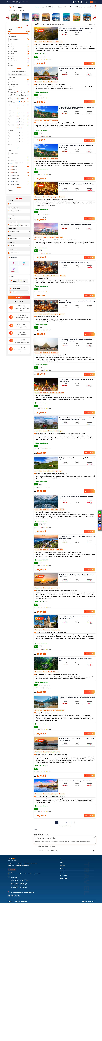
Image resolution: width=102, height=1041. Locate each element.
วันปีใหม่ (25, 98)
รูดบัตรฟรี (19, 82)
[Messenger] (100, 525)
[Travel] (15, 6)
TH (91, 2)
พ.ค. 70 (25, 125)
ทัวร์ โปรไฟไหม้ (67, 7)
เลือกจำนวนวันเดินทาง (12, 249)
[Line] (9, 895)
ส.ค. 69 (14, 113)
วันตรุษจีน (25, 102)
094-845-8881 (13, 884)
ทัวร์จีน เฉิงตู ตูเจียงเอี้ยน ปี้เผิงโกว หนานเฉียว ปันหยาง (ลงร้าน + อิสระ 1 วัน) (76, 497)
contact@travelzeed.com (16, 892)
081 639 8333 (22, 887)
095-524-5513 (22, 879)
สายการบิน (10, 235)
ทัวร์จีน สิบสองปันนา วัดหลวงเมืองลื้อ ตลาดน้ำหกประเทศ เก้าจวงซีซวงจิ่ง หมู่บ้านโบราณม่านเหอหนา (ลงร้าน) (76, 108)
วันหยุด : (10, 89)
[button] (65, 838)
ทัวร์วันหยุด (59, 7)
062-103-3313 (13, 882)
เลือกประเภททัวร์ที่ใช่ (12, 228)
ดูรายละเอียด (89, 63)
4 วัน (25, 136)
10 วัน (25, 145)
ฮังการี (19, 58)
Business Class (19, 84)
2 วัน (25, 133)
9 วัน (14, 145)
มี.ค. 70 (25, 122)
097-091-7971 (22, 884)
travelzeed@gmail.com (29, 892)
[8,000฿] (46, 580)
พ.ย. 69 (25, 116)
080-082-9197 (22, 880)
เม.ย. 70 (14, 125)
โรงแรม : (10, 190)
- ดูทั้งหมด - (18, 68)
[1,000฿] (46, 33)
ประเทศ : (10, 42)
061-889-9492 (22, 883)
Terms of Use (84, 901)
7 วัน (14, 142)
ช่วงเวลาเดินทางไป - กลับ (12, 222)
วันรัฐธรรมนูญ (25, 95)
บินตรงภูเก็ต (22, 280)
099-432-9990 (13, 879)
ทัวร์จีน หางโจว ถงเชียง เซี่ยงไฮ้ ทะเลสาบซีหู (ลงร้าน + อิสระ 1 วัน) (75, 781)
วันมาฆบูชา (14, 105)
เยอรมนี (19, 49)
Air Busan (21, 181)
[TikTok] (100, 522)
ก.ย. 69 (25, 113)
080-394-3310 (13, 886)
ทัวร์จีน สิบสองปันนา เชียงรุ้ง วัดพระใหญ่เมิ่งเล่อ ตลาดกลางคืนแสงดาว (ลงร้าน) (77, 69)
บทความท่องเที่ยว (88, 7)
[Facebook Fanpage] (78, 2)
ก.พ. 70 (14, 122)
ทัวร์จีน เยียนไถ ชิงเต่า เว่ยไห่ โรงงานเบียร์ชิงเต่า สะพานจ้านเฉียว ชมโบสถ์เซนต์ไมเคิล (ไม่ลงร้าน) (76, 617)
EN (94, 2)
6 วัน (25, 139)
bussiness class (15, 288)
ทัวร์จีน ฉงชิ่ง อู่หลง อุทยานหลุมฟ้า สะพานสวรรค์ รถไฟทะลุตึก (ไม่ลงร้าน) (76, 659)
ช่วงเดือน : (10, 111)
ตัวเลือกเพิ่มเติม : (12, 77)
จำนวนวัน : (10, 130)
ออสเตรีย (19, 56)
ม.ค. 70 (25, 119)
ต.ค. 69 (14, 116)
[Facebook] (100, 518)
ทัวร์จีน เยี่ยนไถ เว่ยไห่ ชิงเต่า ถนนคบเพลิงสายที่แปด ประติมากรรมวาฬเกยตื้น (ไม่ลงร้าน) (76, 575)
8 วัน (25, 142)
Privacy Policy (91, 901)
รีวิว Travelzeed (63, 875)
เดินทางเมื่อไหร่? (11, 215)
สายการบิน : (11, 150)
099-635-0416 (13, 887)
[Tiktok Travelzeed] (81, 2)
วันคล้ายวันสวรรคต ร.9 (14, 92)
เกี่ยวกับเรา (62, 869)
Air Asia (20, 169)
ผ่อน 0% (19, 79)
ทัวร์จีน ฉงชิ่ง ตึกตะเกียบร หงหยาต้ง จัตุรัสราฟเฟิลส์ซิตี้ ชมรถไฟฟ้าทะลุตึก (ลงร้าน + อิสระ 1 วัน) (77, 301)
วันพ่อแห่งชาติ (14, 95)
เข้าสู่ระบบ (87, 2)
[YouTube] (100, 515)
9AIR (21, 160)
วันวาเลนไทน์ (14, 102)
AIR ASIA (21, 166)
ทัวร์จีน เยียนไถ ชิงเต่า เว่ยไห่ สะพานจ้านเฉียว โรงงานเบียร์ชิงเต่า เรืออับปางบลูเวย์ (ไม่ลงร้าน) (76, 739)
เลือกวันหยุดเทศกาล (12, 242)
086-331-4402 (22, 882)
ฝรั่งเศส (19, 53)
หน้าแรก (37, 7)
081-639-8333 (22, 886)
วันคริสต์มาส (14, 98)
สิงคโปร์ (19, 46)
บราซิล (19, 65)
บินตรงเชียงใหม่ (14, 280)
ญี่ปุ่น (19, 44)
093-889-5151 (13, 883)
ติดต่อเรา (62, 872)
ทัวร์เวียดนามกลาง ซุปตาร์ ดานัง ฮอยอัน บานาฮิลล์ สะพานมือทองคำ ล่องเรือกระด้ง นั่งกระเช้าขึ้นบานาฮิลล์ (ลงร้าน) (76, 29)
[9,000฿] (46, 621)
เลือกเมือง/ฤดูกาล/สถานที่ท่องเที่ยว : (16, 71)
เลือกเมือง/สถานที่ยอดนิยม (13, 208)
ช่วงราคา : (10, 29)
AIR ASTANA (21, 175)
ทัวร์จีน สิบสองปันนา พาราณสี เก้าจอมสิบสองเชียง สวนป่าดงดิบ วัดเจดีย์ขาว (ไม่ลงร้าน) (76, 380)
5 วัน (14, 139)
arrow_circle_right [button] (94, 17)
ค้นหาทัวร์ (18, 297)
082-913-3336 (13, 880)
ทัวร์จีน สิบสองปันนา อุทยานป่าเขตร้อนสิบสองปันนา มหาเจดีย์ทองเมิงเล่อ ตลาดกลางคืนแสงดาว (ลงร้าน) (76, 340)
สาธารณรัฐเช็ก (19, 61)
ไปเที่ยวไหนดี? (10, 201)
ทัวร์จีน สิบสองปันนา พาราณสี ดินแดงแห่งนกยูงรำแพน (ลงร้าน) (75, 224)
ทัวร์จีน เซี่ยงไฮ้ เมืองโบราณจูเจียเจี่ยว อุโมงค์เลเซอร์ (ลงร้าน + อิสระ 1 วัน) (76, 184)
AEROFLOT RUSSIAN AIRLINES (20, 163)
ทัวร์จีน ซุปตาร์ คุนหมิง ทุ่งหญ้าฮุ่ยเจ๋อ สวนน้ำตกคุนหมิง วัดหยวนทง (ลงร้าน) (77, 458)
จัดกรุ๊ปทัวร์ (75, 7)
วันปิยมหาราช (25, 92)
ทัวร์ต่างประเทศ (51, 7)
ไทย (19, 63)
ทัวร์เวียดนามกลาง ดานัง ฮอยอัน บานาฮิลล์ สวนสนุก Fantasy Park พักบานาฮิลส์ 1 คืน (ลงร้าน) (77, 537)
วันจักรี (25, 105)
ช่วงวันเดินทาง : (12, 36)
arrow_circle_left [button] (8, 17)
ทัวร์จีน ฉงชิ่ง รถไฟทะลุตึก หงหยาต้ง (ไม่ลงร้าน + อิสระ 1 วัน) (74, 262)
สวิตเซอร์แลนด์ (19, 51)
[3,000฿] (46, 188)
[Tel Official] (73, 2)
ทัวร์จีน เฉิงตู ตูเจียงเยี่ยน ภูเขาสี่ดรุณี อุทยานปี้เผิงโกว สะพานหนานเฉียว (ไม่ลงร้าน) (77, 698)
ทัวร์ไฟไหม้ (19, 87)
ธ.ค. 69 (14, 119)
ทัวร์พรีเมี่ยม (13, 292)
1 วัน (14, 133)
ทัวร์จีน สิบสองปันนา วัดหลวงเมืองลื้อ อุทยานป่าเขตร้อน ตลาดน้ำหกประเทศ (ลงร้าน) (76, 146)
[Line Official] (76, 2)
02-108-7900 (14, 877)
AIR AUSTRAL (20, 178)
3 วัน (14, 136)
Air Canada (20, 184)
